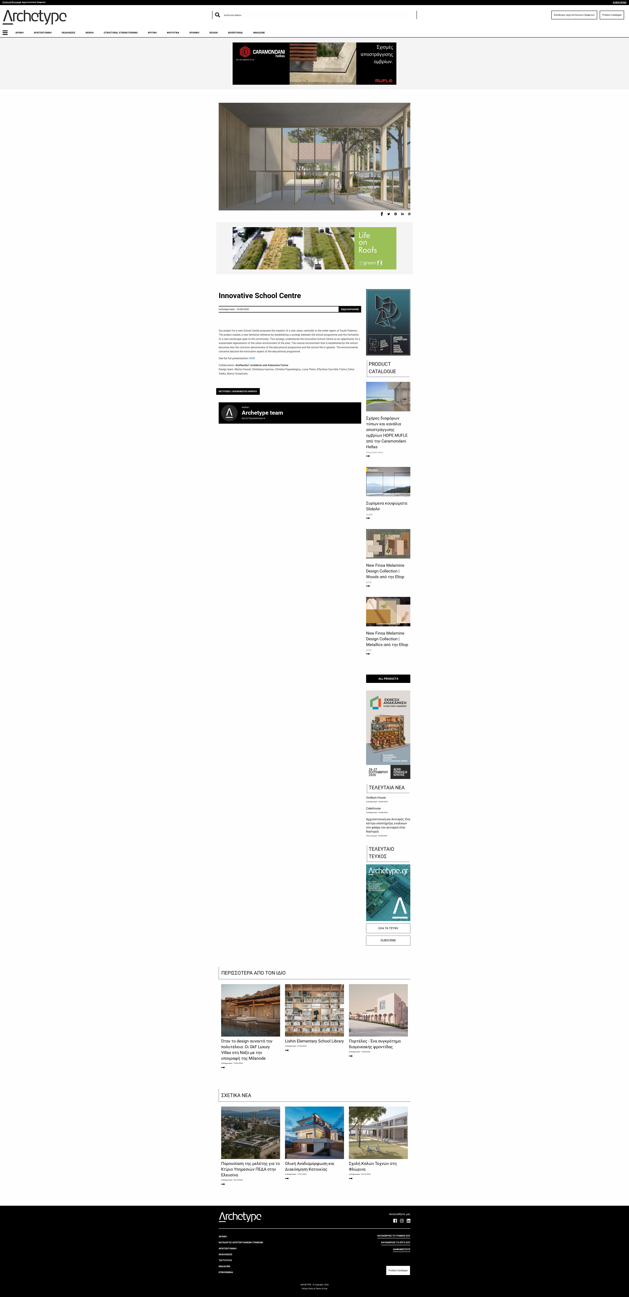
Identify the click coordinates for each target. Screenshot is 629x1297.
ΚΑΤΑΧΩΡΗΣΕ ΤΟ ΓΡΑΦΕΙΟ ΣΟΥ (393, 1235)
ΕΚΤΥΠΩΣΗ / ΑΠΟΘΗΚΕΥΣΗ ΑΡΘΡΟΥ (238, 391)
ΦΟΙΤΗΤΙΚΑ (173, 32)
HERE (252, 358)
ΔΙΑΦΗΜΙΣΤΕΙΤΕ (401, 1249)
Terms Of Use (321, 1288)
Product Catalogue (611, 15)
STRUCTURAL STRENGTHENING (121, 32)
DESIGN (214, 32)
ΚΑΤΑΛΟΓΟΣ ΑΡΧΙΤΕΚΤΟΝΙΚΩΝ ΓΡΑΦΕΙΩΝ (241, 1242)
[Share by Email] (409, 214)
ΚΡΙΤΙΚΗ (152, 32)
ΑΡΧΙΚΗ (19, 32)
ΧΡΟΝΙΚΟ (194, 32)
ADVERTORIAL (235, 32)
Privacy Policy (308, 1288)
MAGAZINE (259, 32)
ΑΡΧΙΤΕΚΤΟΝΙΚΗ (43, 32)
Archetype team (371, 802)
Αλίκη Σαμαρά (371, 836)
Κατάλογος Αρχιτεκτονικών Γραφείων (574, 15)
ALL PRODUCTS (388, 678)
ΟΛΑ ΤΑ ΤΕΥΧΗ (388, 928)
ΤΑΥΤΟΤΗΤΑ (225, 1260)
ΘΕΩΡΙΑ (90, 32)
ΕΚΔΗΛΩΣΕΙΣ (68, 32)
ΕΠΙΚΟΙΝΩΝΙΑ (226, 1272)
